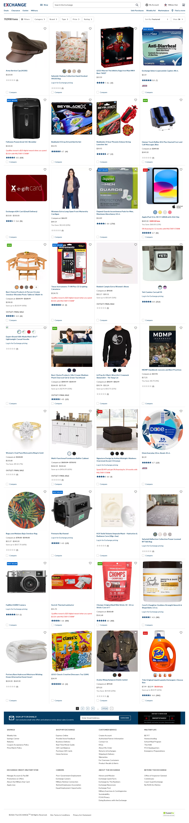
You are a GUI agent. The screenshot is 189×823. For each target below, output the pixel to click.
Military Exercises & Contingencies (113, 791)
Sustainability (104, 794)
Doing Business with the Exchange (113, 800)
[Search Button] (137, 5)
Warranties (103, 757)
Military (34, 10)
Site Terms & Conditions (60, 815)
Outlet (25, 10)
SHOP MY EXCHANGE (65, 730)
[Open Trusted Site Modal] (169, 813)
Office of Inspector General (155, 776)
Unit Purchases (137, 10)
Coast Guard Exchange (153, 782)
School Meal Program (152, 742)
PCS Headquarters (151, 748)
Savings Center (13, 738)
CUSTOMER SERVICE (108, 730)
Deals (6, 10)
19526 (104, 708)
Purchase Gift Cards (64, 751)
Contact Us (103, 742)
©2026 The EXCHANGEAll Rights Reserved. (28, 815)
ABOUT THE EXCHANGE (109, 770)
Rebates (10, 742)
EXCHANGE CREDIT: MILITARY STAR (22, 770)
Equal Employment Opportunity (68, 788)
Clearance (15, 10)
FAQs (101, 745)
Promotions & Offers (15, 779)
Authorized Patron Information (111, 738)
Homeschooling (150, 738)
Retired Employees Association (68, 785)
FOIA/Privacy (104, 797)
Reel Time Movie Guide (65, 745)
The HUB (148, 745)
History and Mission (107, 776)
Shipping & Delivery (106, 754)
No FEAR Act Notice (152, 785)
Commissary (149, 779)
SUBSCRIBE (124, 718)
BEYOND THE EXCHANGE (155, 770)
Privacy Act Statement (82, 815)
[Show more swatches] (36, 287)
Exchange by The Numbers (109, 782)
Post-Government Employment (68, 776)
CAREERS (60, 770)
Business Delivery (63, 742)
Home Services (62, 754)
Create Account (105, 735)
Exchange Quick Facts (107, 779)
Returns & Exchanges (107, 751)
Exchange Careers (63, 779)
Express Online (62, 735)
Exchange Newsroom (107, 785)
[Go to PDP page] (26, 47)
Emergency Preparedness (154, 751)
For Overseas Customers (109, 760)
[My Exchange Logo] (20, 4)
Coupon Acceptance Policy (18, 745)
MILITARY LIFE (150, 730)
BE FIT (147, 735)
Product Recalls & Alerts (108, 763)
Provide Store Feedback (65, 738)
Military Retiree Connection (67, 782)
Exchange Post (105, 788)
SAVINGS (11, 730)
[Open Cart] (183, 5)
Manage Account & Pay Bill (17, 776)
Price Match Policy (14, 748)
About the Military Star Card (18, 782)
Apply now (11, 785)
